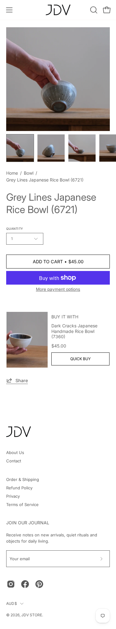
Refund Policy (19, 487)
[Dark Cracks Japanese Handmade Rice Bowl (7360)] (27, 340)
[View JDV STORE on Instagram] (10, 584)
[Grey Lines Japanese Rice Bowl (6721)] (20, 148)
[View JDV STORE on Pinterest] (39, 584)
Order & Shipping (22, 479)
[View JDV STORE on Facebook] (25, 584)
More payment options (58, 289)
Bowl (28, 173)
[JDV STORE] (58, 10)
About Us (15, 452)
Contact (13, 460)
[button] (93, 10)
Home (12, 173)
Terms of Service (22, 504)
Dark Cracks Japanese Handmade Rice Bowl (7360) (74, 331)
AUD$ (11, 603)
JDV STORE (31, 615)
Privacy (13, 496)
